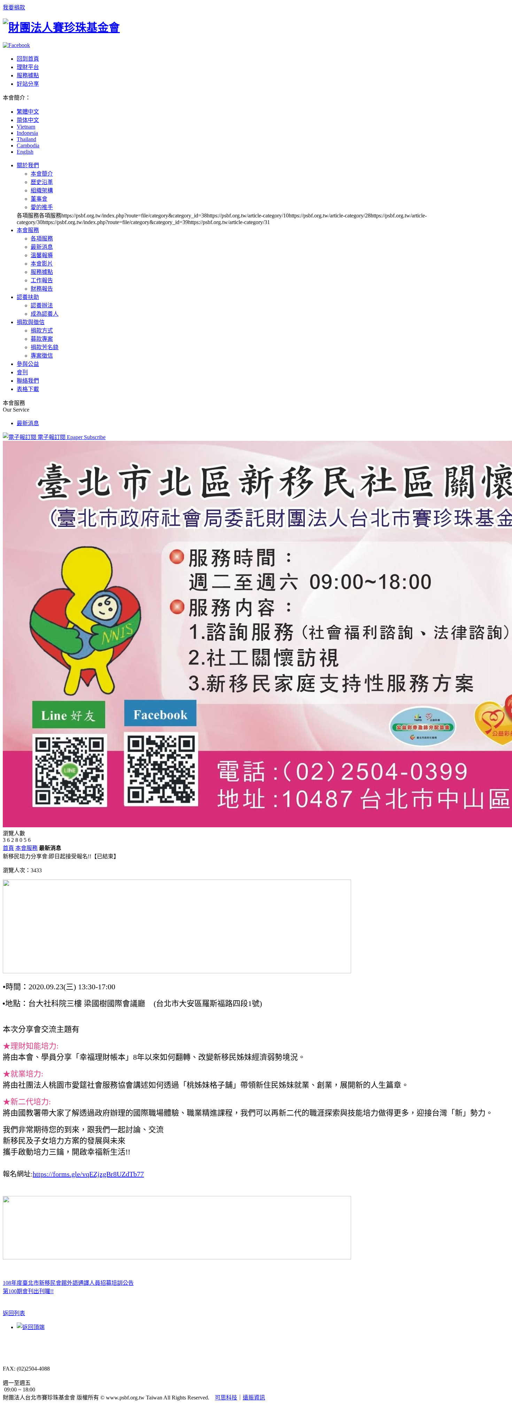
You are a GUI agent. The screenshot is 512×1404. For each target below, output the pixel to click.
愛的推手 (42, 207)
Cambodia (28, 145)
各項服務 (42, 238)
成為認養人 (45, 314)
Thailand (26, 139)
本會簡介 (42, 174)
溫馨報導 (42, 255)
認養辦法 (42, 305)
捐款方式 (42, 330)
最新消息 (42, 247)
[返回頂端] (31, 1327)
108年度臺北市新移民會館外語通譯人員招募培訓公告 (68, 1283)
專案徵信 (42, 356)
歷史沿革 (42, 182)
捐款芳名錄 (45, 347)
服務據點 (28, 75)
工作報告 (42, 280)
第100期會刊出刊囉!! (28, 1291)
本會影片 (42, 264)
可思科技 (226, 1398)
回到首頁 (28, 59)
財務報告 (42, 289)
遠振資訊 (254, 1398)
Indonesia (27, 133)
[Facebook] (16, 45)
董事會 (39, 199)
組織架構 (42, 190)
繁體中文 (28, 112)
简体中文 (28, 120)
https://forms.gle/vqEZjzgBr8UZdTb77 (88, 1174)
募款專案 (42, 339)
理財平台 (28, 67)
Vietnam (26, 127)
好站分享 (28, 84)
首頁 (8, 848)
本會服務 (26, 848)
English (25, 152)
